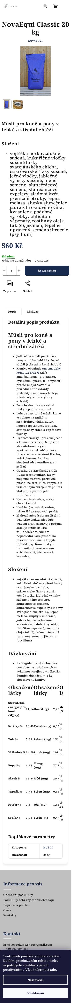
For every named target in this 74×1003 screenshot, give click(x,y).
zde (53, 969)
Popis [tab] (12, 311)
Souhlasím (35, 993)
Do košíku (49, 271)
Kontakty (9, 915)
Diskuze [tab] (33, 311)
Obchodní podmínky (18, 895)
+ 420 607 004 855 (16, 949)
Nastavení (36, 980)
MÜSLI (48, 847)
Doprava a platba (15, 905)
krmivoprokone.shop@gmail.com (27, 945)
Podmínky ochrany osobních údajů (28, 900)
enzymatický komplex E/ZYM (38, 370)
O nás (7, 910)
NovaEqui (35, 40)
